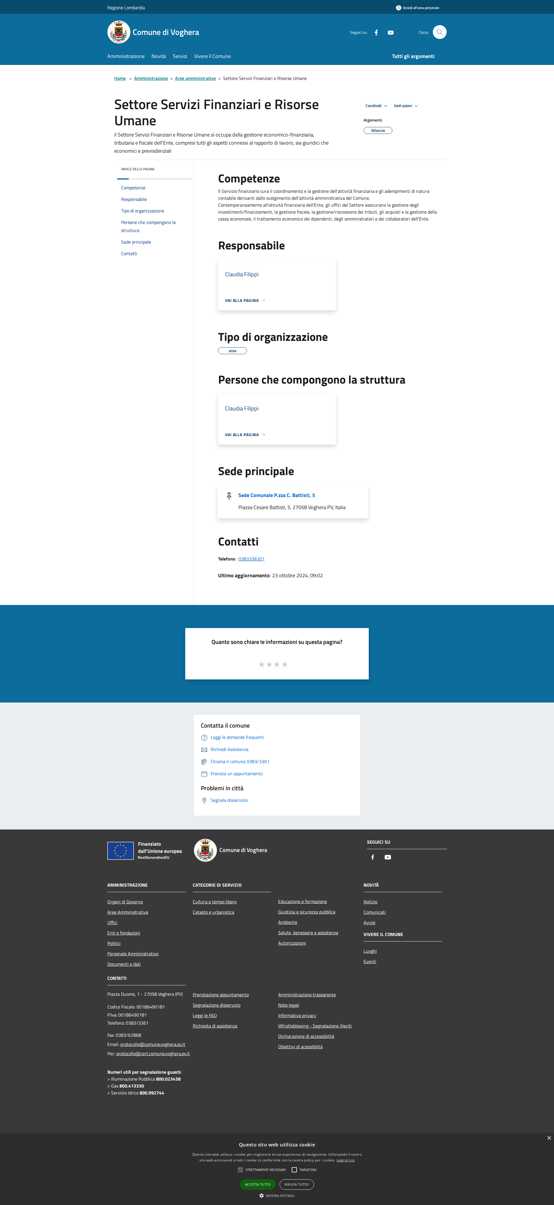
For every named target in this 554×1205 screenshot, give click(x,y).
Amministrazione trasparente (307, 994)
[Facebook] (374, 32)
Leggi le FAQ (205, 1015)
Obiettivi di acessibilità (300, 1046)
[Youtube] (388, 32)
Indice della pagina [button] (137, 169)
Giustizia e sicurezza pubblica (306, 911)
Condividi (374, 105)
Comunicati (375, 912)
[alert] (277, 1169)
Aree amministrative (195, 78)
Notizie (370, 901)
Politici (114, 943)
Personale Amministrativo (132, 953)
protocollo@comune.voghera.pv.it (152, 1044)
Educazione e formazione (302, 901)
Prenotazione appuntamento (221, 994)
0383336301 (252, 558)
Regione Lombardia (126, 7)
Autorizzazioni (292, 942)
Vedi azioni (403, 105)
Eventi (370, 961)
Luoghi (370, 951)
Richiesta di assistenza (215, 1025)
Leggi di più (345, 1160)
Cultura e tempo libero (215, 901)
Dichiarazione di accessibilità (306, 1036)
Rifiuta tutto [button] (297, 1184)
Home (120, 78)
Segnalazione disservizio (216, 1005)
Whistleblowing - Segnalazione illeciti (315, 1025)
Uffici (112, 922)
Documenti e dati (124, 964)
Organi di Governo (125, 901)
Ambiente (287, 922)
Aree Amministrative (127, 912)
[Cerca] (440, 32)
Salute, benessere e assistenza (308, 932)
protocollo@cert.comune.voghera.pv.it (153, 1053)
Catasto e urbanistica (213, 912)
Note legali (288, 1005)
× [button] (549, 1138)
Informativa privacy (297, 1015)
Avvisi (369, 922)
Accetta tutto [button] (258, 1184)
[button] (277, 1195)
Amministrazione (151, 78)
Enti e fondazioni (123, 932)
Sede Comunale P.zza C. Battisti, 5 (276, 495)
